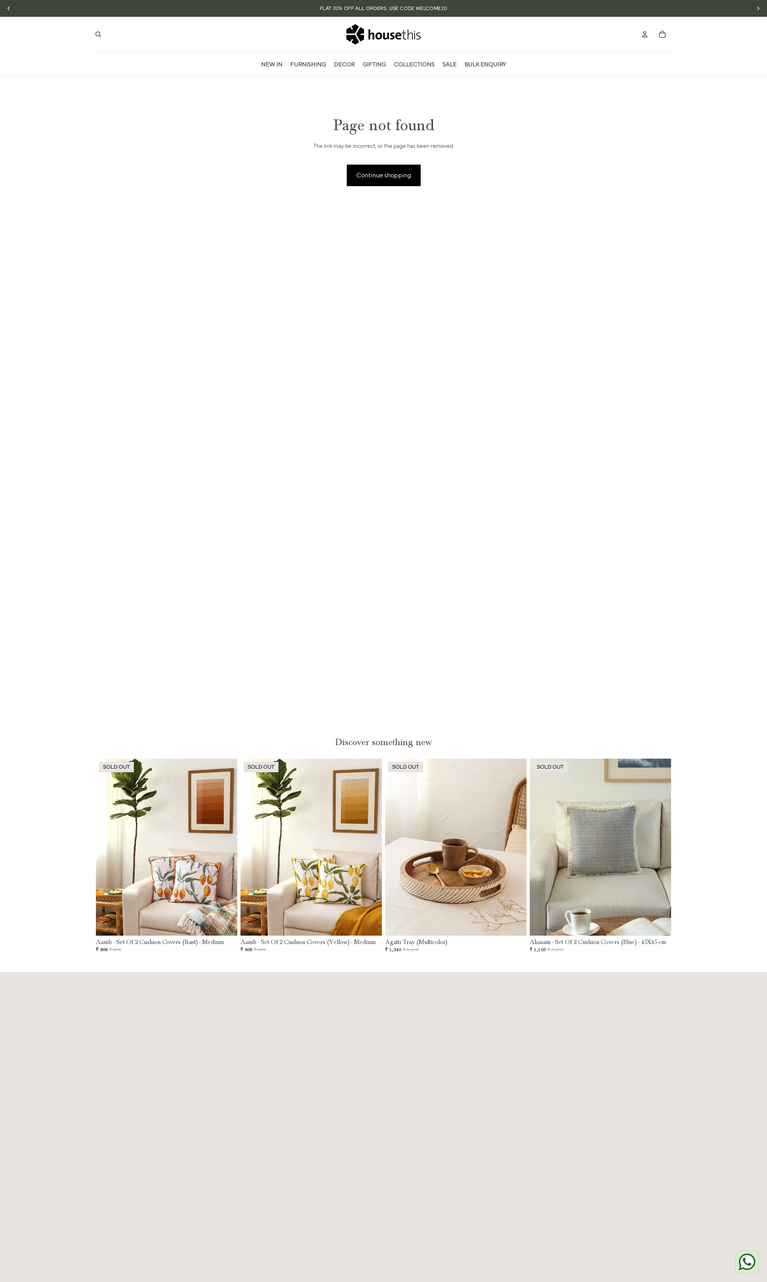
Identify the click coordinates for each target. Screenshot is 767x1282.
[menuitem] (271, 64)
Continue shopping (383, 175)
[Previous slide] (108, 847)
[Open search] (98, 34)
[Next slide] (225, 847)
